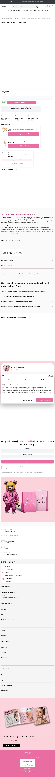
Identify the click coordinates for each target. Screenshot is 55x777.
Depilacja (47, 10)
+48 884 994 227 (9, 569)
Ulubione (3, 652)
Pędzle (24, 274)
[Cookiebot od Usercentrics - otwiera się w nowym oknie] (47, 376)
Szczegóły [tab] (27, 379)
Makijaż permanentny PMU (19, 13)
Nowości (13, 10)
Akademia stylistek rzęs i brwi (8, 619)
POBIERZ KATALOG (11, 745)
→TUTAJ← (41, 2)
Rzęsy (35, 10)
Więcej (40, 13)
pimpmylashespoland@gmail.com (14, 575)
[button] (4, 102)
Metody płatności (5, 690)
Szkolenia (3, 609)
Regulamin (3, 680)
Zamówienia (4, 657)
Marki (7, 10)
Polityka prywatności (6, 685)
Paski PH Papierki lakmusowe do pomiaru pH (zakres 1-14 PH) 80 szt (23, 129)
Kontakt (3, 630)
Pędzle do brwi (17, 18)
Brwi (31, 10)
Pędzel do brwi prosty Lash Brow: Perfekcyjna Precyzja (18, 214)
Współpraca (4, 635)
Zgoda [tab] (9, 379)
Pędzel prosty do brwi (27, 18)
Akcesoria (40, 10)
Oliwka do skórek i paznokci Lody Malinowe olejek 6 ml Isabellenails (22, 141)
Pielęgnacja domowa (33, 13)
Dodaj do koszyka (20, 102)
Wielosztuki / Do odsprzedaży (19, 276)
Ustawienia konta (5, 663)
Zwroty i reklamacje (6, 674)
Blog (2, 614)
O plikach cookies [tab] (45, 379)
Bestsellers (25, 10)
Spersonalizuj (26, 400)
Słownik (3, 625)
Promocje (18, 10)
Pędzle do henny (31, 274)
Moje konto (4, 647)
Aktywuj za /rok (17, 163)
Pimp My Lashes (5, 18)
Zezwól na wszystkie (45, 400)
